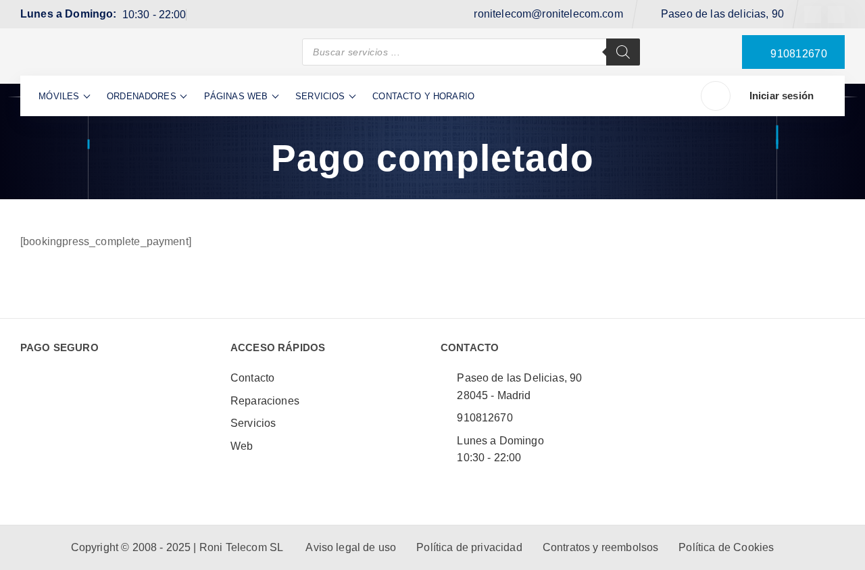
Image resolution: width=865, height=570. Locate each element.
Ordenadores (141, 96)
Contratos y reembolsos (601, 547)
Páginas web (236, 96)
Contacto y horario (423, 96)
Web (241, 446)
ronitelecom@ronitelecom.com (548, 14)
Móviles (59, 96)
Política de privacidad (469, 547)
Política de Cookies (726, 547)
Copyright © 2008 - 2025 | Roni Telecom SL (178, 547)
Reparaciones (264, 401)
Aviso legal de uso (350, 547)
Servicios (320, 96)
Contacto (252, 378)
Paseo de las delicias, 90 (722, 14)
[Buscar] (623, 52)
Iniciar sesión (781, 95)
